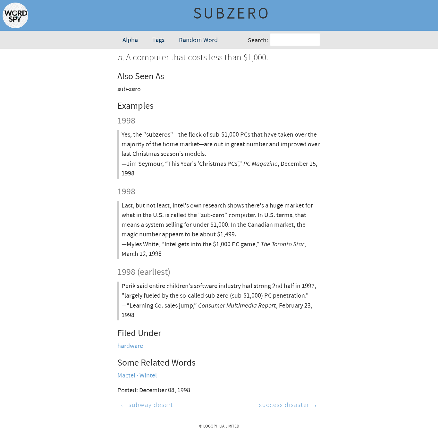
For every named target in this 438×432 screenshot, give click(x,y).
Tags (158, 40)
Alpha (130, 40)
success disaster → (288, 405)
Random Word (198, 40)
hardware (130, 346)
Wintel (148, 375)
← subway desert (146, 405)
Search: (258, 40)
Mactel (126, 375)
